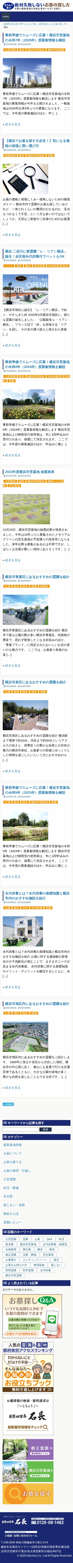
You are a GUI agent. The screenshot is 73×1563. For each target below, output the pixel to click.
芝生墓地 (14, 485)
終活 (65, 265)
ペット (9, 265)
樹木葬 (9, 1244)
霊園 (50, 155)
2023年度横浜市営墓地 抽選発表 (29, 472)
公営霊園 (10, 49)
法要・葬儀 (29, 1254)
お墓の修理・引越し (17, 1170)
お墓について (12, 1153)
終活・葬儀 (11, 1188)
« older (8, 1104)
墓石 (56, 1259)
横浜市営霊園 (56, 49)
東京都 (27, 1249)
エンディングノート (35, 1259)
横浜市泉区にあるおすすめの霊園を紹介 (35, 682)
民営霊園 (39, 265)
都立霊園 (10, 1254)
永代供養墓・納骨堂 (55, 1244)
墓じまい (56, 1265)
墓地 (16, 586)
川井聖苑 (10, 481)
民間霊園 (10, 1270)
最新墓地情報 (12, 1145)
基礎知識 (10, 155)
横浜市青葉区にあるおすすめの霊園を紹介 (37, 577)
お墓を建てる (12, 1162)
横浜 (21, 49)
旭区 (19, 265)
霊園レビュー (12, 1222)
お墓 (7, 586)
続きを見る (13, 124)
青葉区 (44, 586)
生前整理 (10, 1249)
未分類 (8, 1196)
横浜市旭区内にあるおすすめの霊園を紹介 (37, 1004)
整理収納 (39, 1265)
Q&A (49, 1239)
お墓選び (10, 1259)
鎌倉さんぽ (11, 1213)
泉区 (34, 691)
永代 (25, 907)
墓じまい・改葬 (14, 1205)
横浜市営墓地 (36, 49)
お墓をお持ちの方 (16, 1265)
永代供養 (53, 265)
